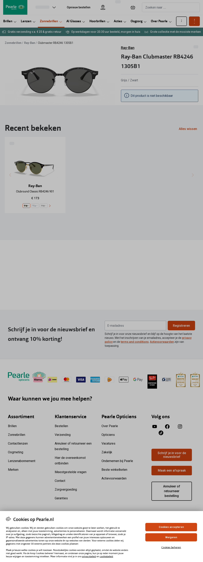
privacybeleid (89, 556)
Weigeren (171, 537)
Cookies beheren (171, 547)
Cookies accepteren (171, 526)
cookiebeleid (106, 556)
